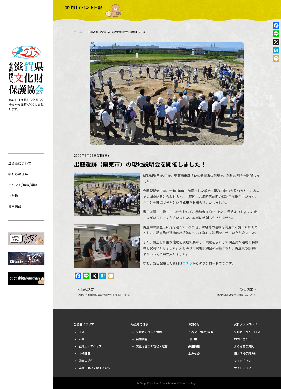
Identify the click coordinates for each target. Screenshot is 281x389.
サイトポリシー (244, 361)
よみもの (194, 353)
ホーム (78, 32)
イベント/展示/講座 (22, 185)
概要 (82, 332)
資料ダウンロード (245, 324)
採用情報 (14, 206)
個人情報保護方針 (245, 353)
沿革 (82, 339)
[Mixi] (276, 58)
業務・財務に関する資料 (94, 368)
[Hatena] (276, 50)
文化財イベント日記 (247, 332)
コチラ (187, 263)
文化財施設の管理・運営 (152, 346)
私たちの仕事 (18, 174)
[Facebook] (276, 25)
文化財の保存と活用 (149, 332)
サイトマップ (242, 368)
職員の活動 (86, 361)
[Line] (276, 34)
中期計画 (84, 353)
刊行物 (13, 196)
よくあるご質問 (244, 346)
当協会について (19, 163)
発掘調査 (141, 339)
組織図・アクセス (90, 346)
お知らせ (194, 324)
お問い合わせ (242, 339)
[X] (276, 42)
